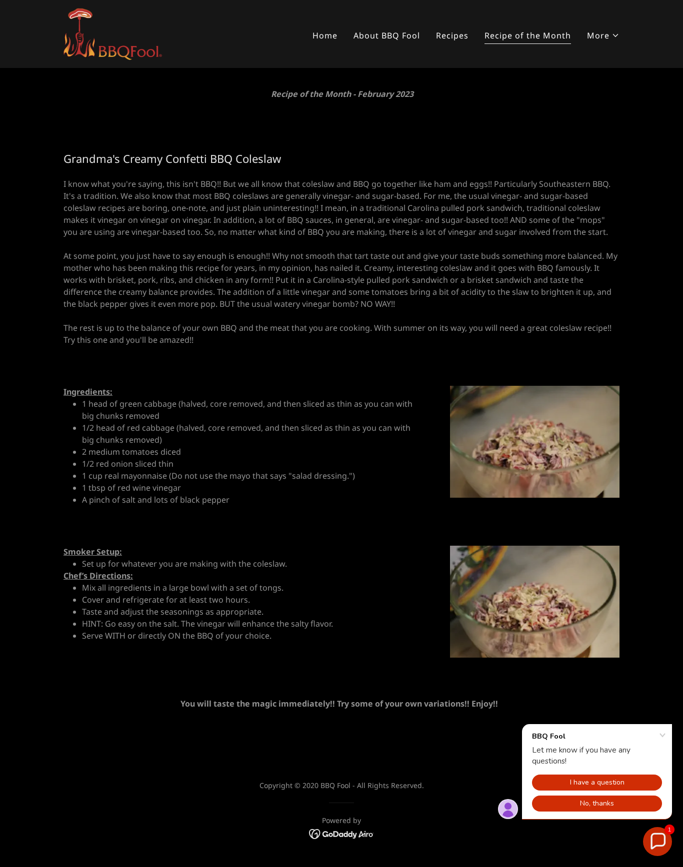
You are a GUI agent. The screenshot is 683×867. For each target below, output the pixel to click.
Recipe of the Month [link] (527, 35)
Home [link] (325, 35)
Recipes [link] (452, 35)
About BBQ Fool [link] (387, 35)
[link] (113, 32)
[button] (603, 35)
